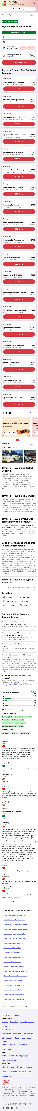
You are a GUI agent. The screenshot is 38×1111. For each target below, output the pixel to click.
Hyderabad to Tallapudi (12, 328)
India (3, 1067)
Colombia (22, 1072)
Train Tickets (16, 1015)
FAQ (3, 1038)
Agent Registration (27, 1022)
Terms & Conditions (8, 1044)
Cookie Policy (6, 1049)
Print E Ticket (29, 1033)
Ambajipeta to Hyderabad (13, 222)
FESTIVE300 (11, 433)
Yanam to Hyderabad (11, 363)
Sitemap (9, 1038)
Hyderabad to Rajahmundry (13, 170)
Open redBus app (19, 9)
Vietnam (5, 1072)
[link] (16, 427)
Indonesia (10, 1067)
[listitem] (5, 420)
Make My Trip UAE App (9, 1060)
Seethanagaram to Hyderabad (14, 117)
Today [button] (22, 48)
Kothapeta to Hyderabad (12, 275)
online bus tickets (27, 526)
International (6, 1076)
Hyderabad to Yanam (11, 205)
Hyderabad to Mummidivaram (14, 293)
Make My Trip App (22, 1056)
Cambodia (13, 1072)
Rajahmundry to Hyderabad (13, 152)
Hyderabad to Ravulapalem (13, 240)
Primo (29, 1038)
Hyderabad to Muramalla (12, 380)
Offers (17, 1038)
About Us (5, 1022)
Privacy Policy (22, 1044)
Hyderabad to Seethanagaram (14, 135)
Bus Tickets (6, 1015)
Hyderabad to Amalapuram (13, 82)
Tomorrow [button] (31, 48)
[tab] (18, 587)
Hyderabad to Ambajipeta (13, 187)
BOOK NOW (19, 89)
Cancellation (17, 1033)
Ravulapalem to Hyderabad (13, 345)
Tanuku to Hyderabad (11, 257)
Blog (23, 1038)
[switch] (32, 55)
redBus (8, 528)
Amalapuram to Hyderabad (13, 100)
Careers (4, 1026)
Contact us (14, 1022)
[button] (34, 3)
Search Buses (20, 63)
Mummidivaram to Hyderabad (14, 310)
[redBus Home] (9, 15)
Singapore (19, 1067)
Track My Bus (6, 1033)
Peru (29, 1072)
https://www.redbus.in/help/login (12, 684)
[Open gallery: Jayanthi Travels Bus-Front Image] (12, 456)
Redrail (11, 1056)
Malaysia (29, 1067)
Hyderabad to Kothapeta (12, 398)
